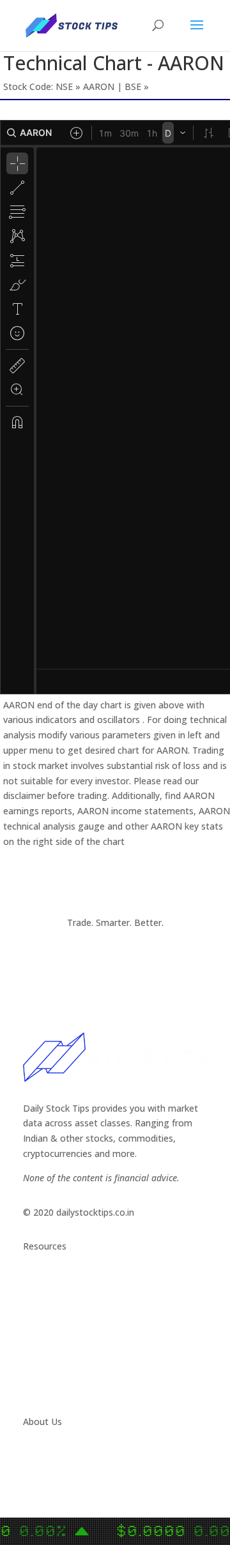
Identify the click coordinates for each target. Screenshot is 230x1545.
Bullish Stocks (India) (66, 1341)
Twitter (38, 1471)
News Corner (50, 1296)
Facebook (43, 1486)
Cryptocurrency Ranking (72, 1326)
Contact (40, 1455)
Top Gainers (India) (62, 1387)
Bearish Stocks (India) (68, 1356)
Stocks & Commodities (71, 1311)
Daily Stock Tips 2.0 (63, 1280)
